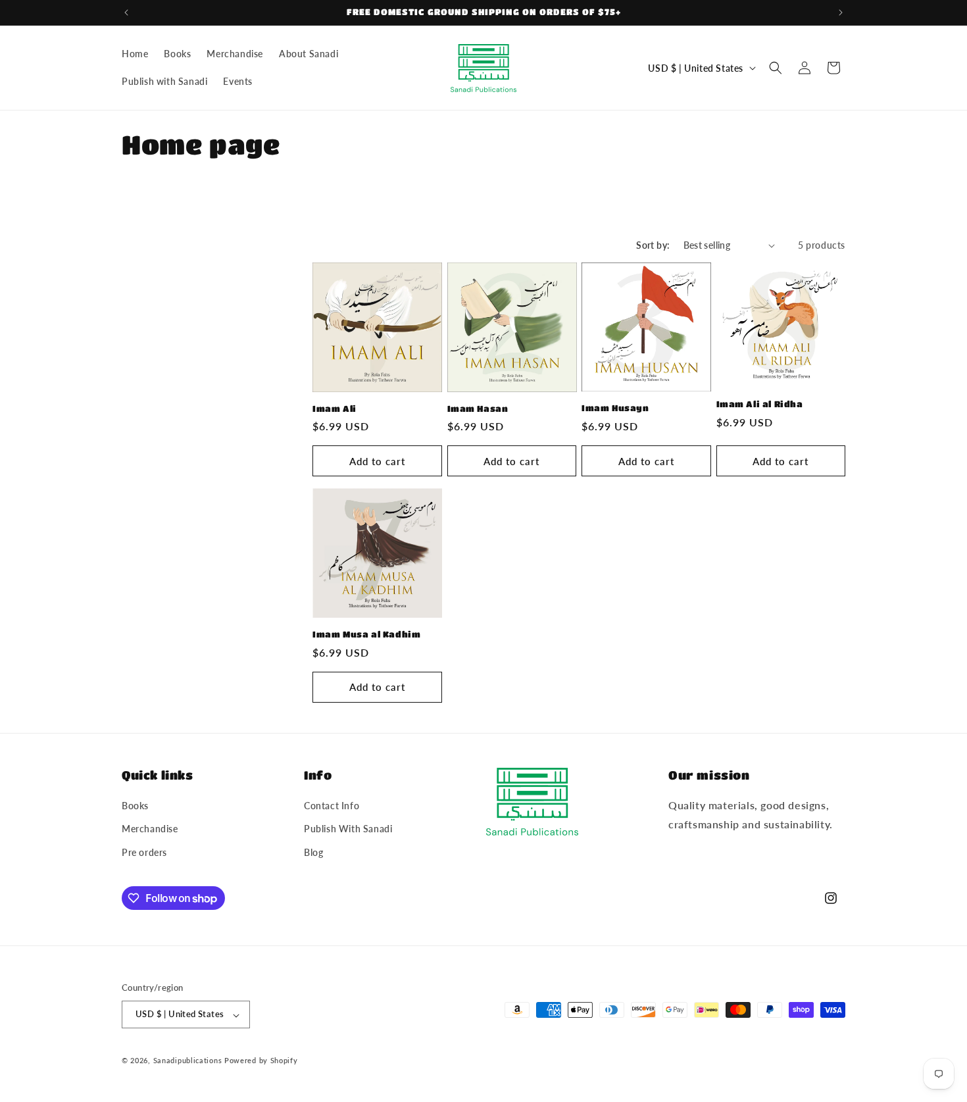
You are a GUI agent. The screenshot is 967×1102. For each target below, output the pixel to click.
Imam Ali (334, 408)
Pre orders (144, 852)
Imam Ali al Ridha (759, 404)
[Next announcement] (840, 12)
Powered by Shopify (261, 1061)
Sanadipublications (187, 1061)
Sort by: (653, 245)
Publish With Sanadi (348, 829)
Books (135, 806)
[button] (775, 67)
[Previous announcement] (126, 12)
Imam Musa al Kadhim (366, 634)
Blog (313, 852)
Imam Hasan (477, 408)
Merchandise (150, 829)
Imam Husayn (615, 408)
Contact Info (331, 806)
